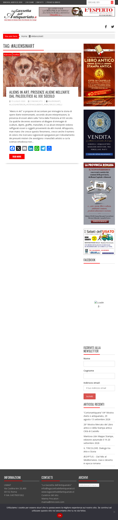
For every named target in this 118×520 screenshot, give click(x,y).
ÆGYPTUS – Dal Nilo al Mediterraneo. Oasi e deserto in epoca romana (98, 460)
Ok (59, 515)
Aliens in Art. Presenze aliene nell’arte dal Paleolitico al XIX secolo (39, 94)
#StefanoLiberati (34, 104)
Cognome (89, 370)
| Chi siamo (29, 2)
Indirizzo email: (92, 382)
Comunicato (36, 101)
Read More (17, 156)
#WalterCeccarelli (53, 104)
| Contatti (40, 2)
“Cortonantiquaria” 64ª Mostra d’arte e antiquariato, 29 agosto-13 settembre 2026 (99, 416)
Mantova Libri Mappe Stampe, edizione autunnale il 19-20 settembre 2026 (99, 440)
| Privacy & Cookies (53, 2)
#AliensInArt (54, 101)
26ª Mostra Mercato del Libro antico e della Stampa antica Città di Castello (98, 428)
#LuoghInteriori (17, 104)
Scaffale (16, 54)
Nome (87, 358)
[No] (114, 511)
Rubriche (8, 54)
